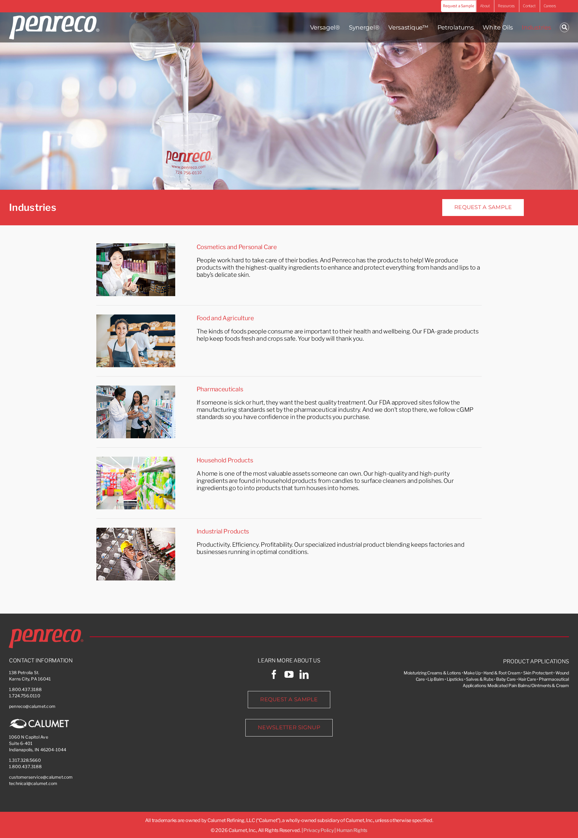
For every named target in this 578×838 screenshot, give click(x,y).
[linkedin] (304, 674)
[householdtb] (135, 459)
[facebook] (273, 674)
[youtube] (289, 674)
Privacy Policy (318, 830)
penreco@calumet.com (32, 706)
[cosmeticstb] (135, 246)
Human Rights (352, 830)
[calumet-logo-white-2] (39, 720)
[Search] (564, 27)
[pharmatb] (135, 388)
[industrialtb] (135, 530)
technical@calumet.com (33, 783)
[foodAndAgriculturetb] (135, 317)
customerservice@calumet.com (41, 777)
